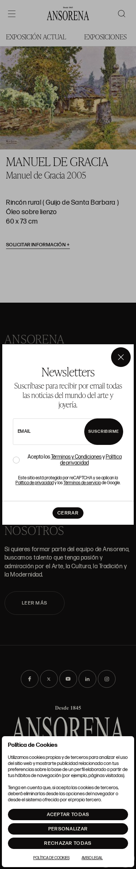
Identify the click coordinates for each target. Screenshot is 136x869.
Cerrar (68, 513)
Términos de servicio (82, 483)
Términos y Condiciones (76, 457)
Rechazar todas (67, 843)
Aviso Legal (92, 858)
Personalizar (68, 829)
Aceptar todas (68, 814)
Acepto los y (75, 460)
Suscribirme (103, 431)
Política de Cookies (51, 858)
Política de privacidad (34, 483)
